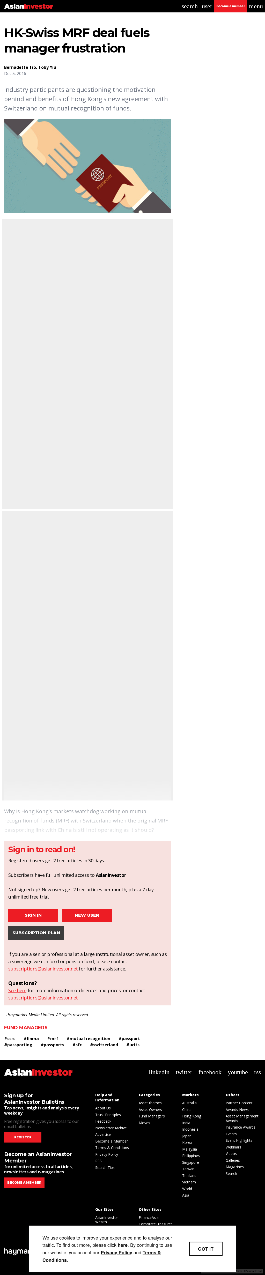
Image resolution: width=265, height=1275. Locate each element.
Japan (187, 1135)
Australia (189, 1102)
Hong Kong (191, 1116)
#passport (129, 1038)
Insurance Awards (240, 1127)
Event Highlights (239, 1140)
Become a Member (111, 1141)
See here (17, 990)
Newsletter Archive (111, 1127)
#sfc (77, 1045)
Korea (187, 1142)
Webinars (233, 1147)
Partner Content (239, 1102)
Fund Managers (26, 1028)
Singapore (190, 1162)
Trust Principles (108, 1114)
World (187, 1188)
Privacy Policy (106, 1154)
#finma (31, 1038)
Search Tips (105, 1167)
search (190, 6)
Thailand (189, 1175)
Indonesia (190, 1129)
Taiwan (188, 1168)
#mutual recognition (88, 1038)
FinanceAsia (149, 1217)
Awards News (237, 1109)
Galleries (233, 1160)
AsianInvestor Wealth (106, 1220)
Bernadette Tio (20, 67)
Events (231, 1133)
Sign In (33, 915)
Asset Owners (150, 1109)
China (187, 1109)
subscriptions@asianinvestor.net (43, 969)
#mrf (52, 1038)
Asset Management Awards (242, 1118)
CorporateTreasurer (155, 1223)
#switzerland (104, 1045)
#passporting (18, 1045)
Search (231, 1173)
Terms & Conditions (112, 1147)
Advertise (103, 1134)
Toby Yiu (47, 67)
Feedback (103, 1121)
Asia (185, 1195)
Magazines (235, 1166)
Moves (144, 1122)
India (186, 1122)
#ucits (132, 1045)
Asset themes (150, 1102)
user (207, 6)
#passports (52, 1045)
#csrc (9, 1038)
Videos (231, 1153)
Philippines (191, 1155)
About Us (103, 1108)
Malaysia (189, 1149)
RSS (98, 1160)
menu (256, 6)
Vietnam (189, 1182)
